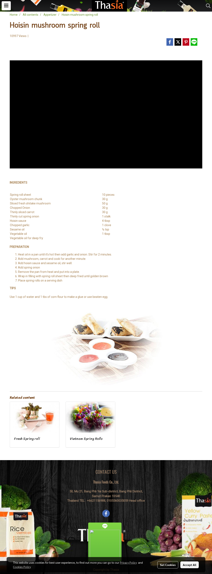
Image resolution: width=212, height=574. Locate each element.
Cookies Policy (22, 567)
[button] (207, 6)
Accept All (189, 565)
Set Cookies (168, 565)
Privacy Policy (128, 562)
